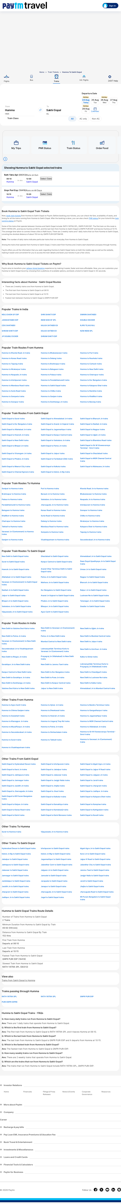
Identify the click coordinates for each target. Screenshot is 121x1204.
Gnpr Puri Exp (11, 190)
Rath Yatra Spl (11, 175)
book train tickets (13, 216)
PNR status (93, 218)
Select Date (46, 178)
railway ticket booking (35, 268)
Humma (10, 181)
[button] (95, 110)
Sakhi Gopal (32, 181)
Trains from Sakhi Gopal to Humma (18, 980)
